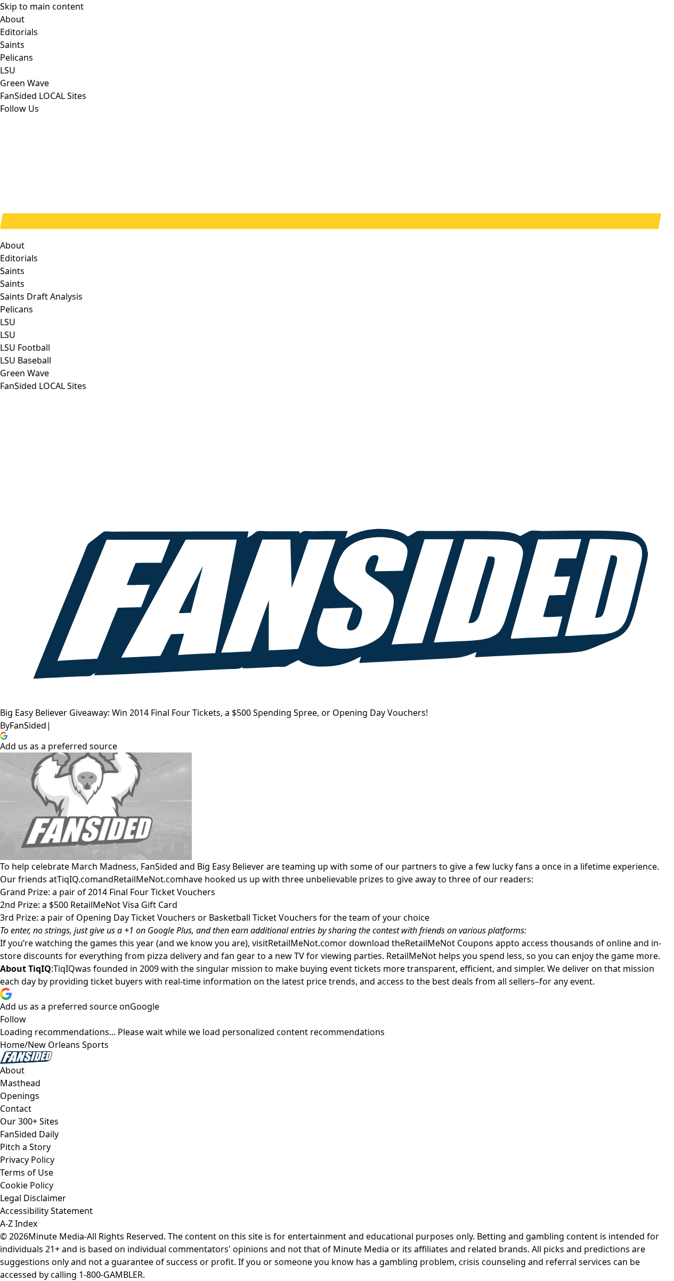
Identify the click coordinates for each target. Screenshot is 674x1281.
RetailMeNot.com (148, 879)
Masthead (20, 1083)
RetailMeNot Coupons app (458, 943)
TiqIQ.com (77, 879)
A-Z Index (18, 1223)
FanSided (28, 725)
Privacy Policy (27, 1160)
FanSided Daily (29, 1134)
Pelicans (16, 309)
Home (12, 1045)
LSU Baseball (25, 360)
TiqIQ (64, 968)
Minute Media (56, 1236)
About (12, 245)
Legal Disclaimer (33, 1198)
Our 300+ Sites (29, 1121)
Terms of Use (26, 1172)
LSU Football (25, 347)
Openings (19, 1096)
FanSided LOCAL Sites (43, 386)
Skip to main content (42, 6)
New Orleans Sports (68, 1045)
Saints (12, 284)
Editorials (19, 258)
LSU (7, 335)
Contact (15, 1108)
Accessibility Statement (46, 1211)
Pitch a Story (25, 1147)
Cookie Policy (26, 1185)
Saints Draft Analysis (41, 296)
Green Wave (24, 373)
